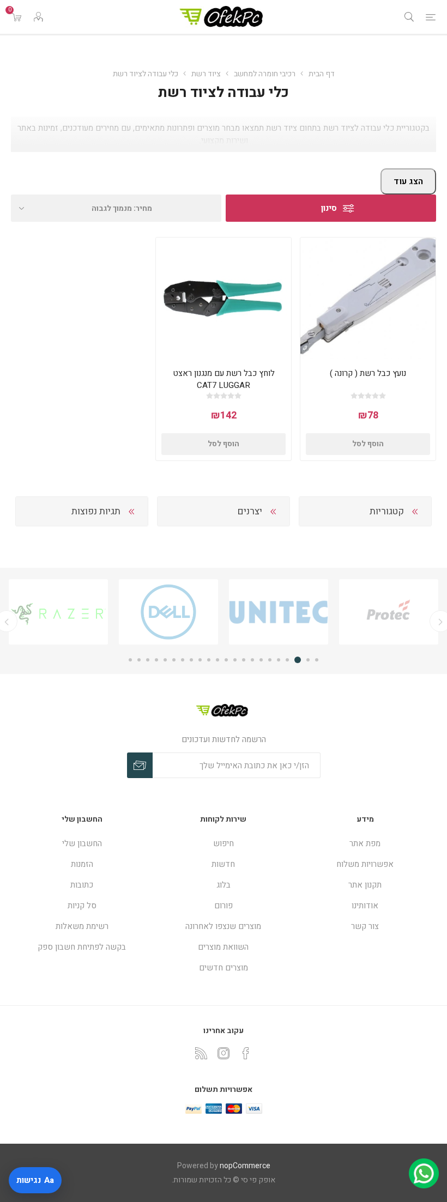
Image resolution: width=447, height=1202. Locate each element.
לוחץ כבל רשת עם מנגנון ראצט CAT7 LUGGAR (224, 379)
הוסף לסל (368, 444)
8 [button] (252, 659)
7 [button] (261, 659)
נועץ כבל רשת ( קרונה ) (368, 373)
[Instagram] (223, 1053)
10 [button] (235, 659)
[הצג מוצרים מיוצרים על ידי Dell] (168, 612)
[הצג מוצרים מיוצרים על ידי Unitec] (278, 612)
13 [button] (208, 659)
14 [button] (200, 659)
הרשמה (140, 765)
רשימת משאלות (82, 926)
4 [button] (289, 660)
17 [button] (174, 659)
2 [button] (308, 659)
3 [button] (299, 659)
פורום (223, 906)
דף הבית (322, 74)
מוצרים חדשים (223, 968)
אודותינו (365, 906)
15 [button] (191, 659)
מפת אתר (364, 843)
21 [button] (139, 659)
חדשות (223, 864)
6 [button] (269, 659)
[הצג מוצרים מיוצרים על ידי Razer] (58, 612)
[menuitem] (365, 843)
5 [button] (278, 659)
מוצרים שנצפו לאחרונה (223, 926)
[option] (389, 612)
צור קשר (365, 926)
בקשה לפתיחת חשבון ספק (82, 947)
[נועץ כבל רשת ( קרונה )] (368, 298)
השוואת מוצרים (223, 947)
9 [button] (243, 659)
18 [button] (165, 659)
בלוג (223, 885)
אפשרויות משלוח (365, 864)
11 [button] (226, 659)
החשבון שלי (82, 843)
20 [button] (147, 659)
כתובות (81, 885)
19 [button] (156, 659)
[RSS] (201, 1053)
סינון (329, 208)
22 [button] (130, 659)
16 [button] (182, 659)
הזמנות (82, 864)
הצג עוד (408, 181)
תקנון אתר (365, 885)
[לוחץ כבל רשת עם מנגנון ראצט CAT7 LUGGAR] (223, 298)
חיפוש (223, 843)
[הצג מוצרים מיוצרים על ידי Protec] (388, 612)
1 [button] (316, 659)
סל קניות (82, 906)
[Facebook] (246, 1053)
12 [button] (217, 659)
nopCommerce (245, 1165)
